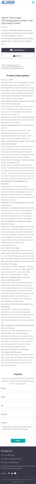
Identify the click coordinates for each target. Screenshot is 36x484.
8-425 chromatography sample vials (11, 65)
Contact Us (6, 450)
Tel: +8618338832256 (7, 455)
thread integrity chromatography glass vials (13, 68)
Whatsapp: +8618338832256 (10, 462)
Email (18, 56)
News (7, 6)
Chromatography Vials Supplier (20, 6)
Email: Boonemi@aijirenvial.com (11, 459)
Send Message (19, 50)
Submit (18, 441)
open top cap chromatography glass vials (12, 66)
